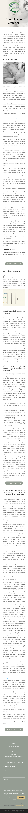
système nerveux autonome (13, 119)
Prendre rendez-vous (14, 263)
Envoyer (21, 797)
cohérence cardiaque (11, 678)
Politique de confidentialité (16, 811)
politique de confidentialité (19, 805)
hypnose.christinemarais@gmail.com (14, 756)
